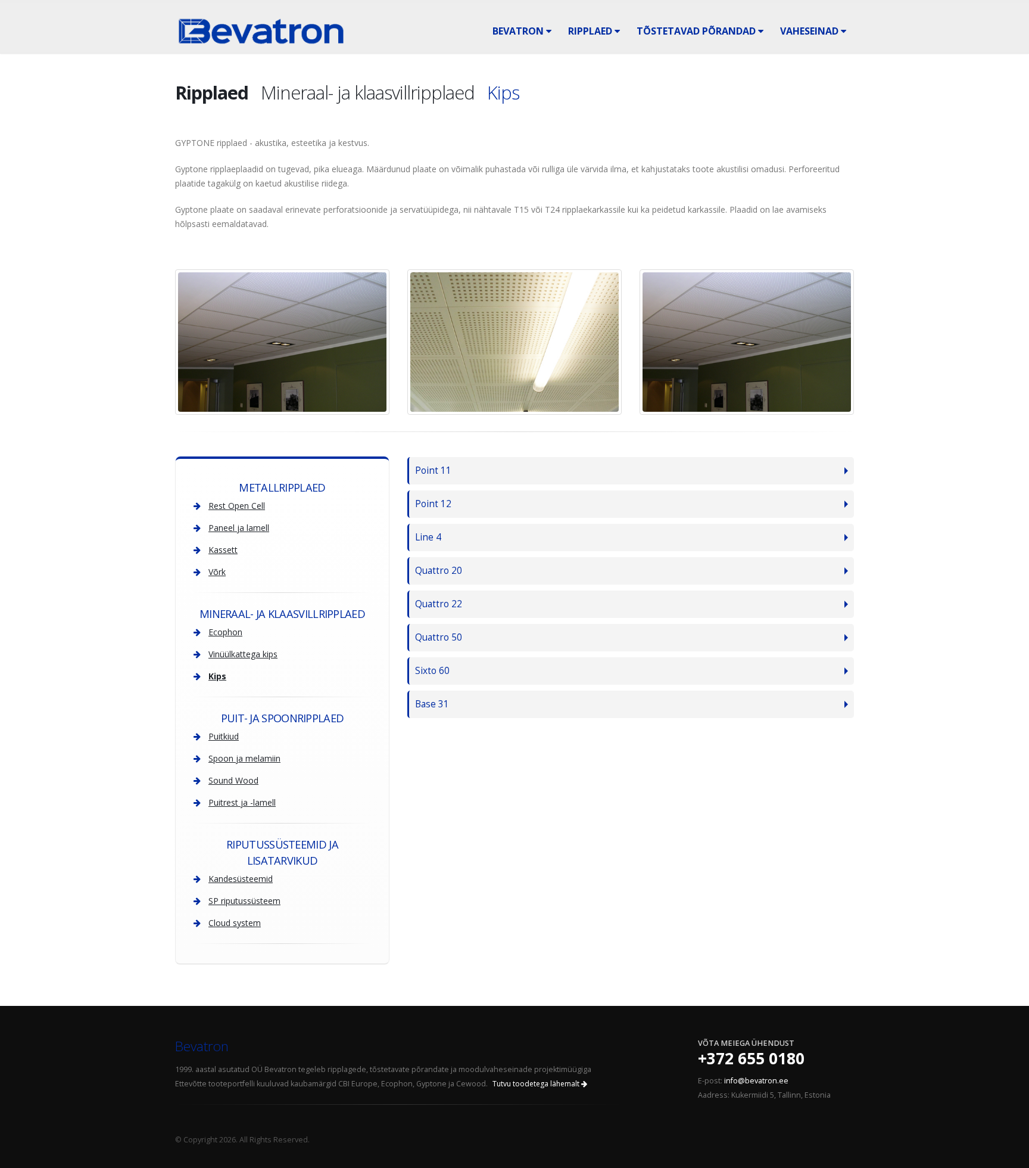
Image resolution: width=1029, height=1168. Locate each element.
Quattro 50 (438, 637)
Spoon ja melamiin (244, 758)
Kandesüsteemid (240, 878)
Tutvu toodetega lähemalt (536, 1084)
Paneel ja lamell (238, 527)
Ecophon (225, 632)
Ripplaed (591, 31)
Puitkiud (223, 736)
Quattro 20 (438, 570)
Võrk (217, 571)
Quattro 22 (438, 604)
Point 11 (433, 470)
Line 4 (428, 537)
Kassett (223, 549)
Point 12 (433, 504)
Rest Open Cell (236, 505)
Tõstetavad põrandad (697, 31)
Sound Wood (233, 780)
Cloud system (234, 922)
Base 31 (432, 704)
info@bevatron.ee (756, 1081)
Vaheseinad (810, 31)
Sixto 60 (432, 670)
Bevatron (519, 31)
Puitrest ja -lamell (242, 802)
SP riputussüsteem (244, 900)
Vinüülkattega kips (242, 654)
